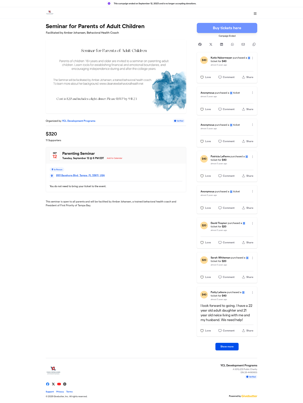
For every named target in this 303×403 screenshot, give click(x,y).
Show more (227, 346)
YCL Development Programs (78, 121)
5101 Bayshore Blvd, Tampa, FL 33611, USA (80, 175)
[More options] (252, 58)
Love (208, 77)
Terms (69, 391)
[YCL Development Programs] (50, 13)
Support (50, 391)
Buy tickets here (227, 28)
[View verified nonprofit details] (179, 121)
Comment (229, 77)
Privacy (60, 391)
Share (249, 77)
